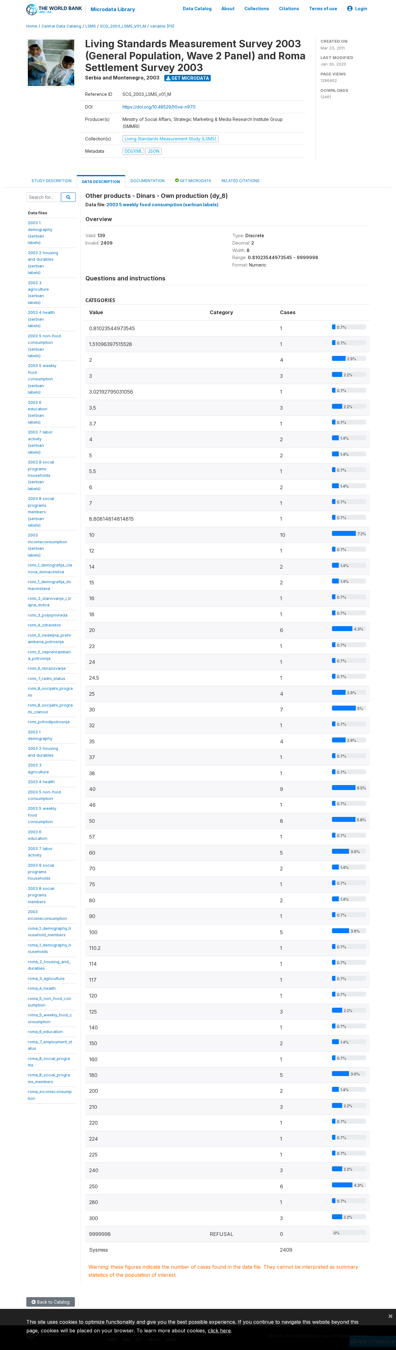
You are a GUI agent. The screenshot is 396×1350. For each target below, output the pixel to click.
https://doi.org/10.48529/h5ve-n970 (159, 106)
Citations (289, 8)
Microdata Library (113, 9)
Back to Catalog (53, 1302)
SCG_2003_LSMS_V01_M (123, 26)
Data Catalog (197, 8)
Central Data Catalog (61, 26)
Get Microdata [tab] (195, 180)
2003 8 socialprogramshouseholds (41, 872)
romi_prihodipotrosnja (49, 721)
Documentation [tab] (148, 180)
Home (31, 26)
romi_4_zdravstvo (44, 624)
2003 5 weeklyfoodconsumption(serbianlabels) (42, 379)
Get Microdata (189, 78)
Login (361, 8)
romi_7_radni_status (46, 678)
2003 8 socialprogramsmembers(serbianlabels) (41, 512)
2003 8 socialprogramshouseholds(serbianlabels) (41, 475)
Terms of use (323, 8)
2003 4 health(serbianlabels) (41, 319)
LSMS (90, 26)
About (228, 8)
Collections (256, 8)
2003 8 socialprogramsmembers (41, 895)
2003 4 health (41, 781)
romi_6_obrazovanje (47, 668)
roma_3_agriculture (46, 978)
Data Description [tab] (101, 181)
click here (219, 1330)
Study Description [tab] (51, 180)
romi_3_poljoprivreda (47, 615)
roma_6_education (45, 1031)
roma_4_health (42, 988)
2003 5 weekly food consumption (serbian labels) (162, 204)
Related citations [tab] (241, 180)
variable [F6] (162, 26)
